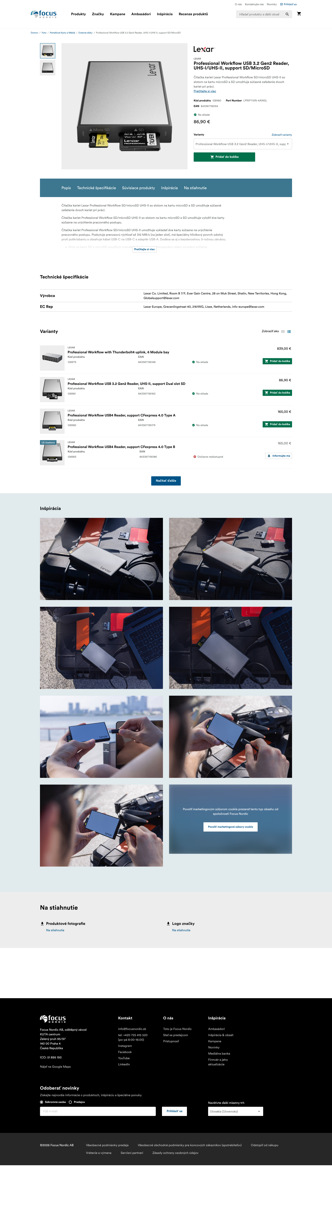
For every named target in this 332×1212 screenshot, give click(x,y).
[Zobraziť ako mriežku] (283, 331)
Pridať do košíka (227, 157)
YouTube (124, 1058)
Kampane (117, 14)
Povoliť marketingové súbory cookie (230, 827)
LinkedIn (124, 1064)
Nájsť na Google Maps (55, 1067)
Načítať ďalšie (166, 480)
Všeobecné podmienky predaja (107, 1145)
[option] (47, 51)
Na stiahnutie (55, 930)
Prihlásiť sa (290, 4)
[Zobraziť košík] (299, 14)
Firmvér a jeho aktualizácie (218, 1062)
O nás (238, 4)
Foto (44, 32)
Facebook (125, 1052)
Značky (98, 14)
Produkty (78, 14)
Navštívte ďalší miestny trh (226, 1103)
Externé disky (86, 32)
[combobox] (264, 14)
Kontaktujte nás (254, 4)
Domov (34, 32)
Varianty (199, 134)
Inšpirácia (165, 14)
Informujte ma (281, 456)
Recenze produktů (193, 14)
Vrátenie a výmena (98, 1153)
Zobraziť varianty (282, 134)
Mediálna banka (219, 1054)
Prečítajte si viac (205, 91)
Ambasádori (141, 14)
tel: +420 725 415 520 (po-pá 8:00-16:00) (133, 1037)
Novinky (272, 4)
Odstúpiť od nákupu (264, 1145)
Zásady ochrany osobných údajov (175, 1153)
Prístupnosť (171, 1041)
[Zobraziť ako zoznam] (289, 331)
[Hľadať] (287, 14)
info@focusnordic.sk (132, 1029)
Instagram (125, 1046)
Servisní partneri (132, 1153)
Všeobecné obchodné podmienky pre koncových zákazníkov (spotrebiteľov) (190, 1145)
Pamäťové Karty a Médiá (62, 32)
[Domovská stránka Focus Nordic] (43, 14)
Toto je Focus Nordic (177, 1029)
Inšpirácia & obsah (220, 1035)
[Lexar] (204, 49)
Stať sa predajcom (175, 1035)
